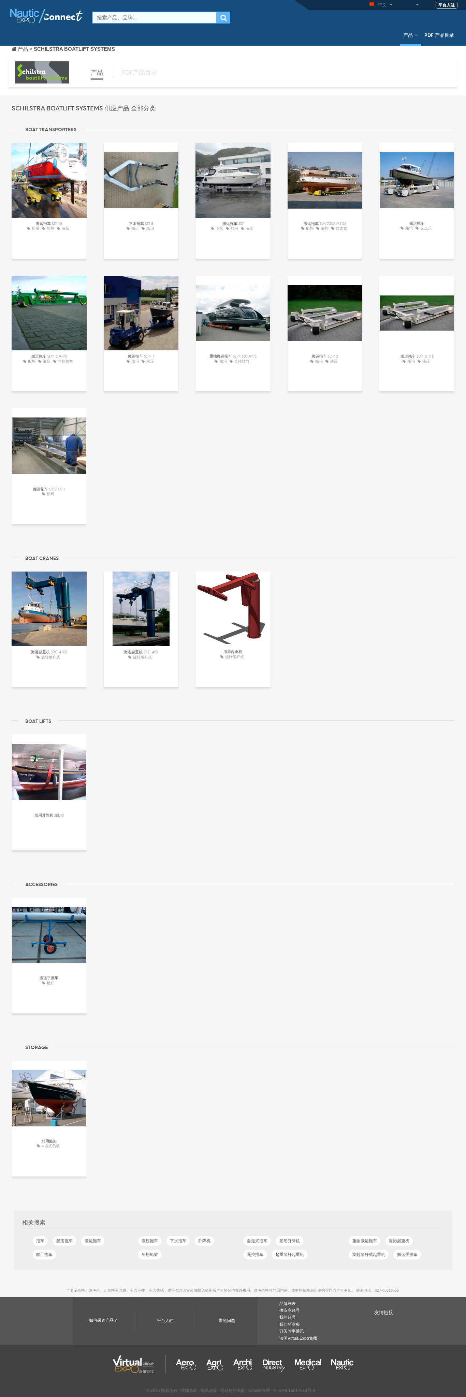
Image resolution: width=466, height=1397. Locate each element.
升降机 (204, 1241)
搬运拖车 (93, 1241)
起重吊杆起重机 (289, 1254)
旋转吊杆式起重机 (368, 1254)
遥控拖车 (255, 1254)
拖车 (40, 1241)
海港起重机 (399, 1241)
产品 (408, 35)
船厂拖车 (44, 1254)
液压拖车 (150, 1241)
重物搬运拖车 (364, 1241)
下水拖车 (178, 1241)
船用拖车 (64, 1241)
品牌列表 (287, 1303)
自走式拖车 (257, 1241)
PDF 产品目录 (439, 35)
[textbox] (154, 18)
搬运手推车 (407, 1254)
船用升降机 (289, 1241)
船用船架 (150, 1254)
